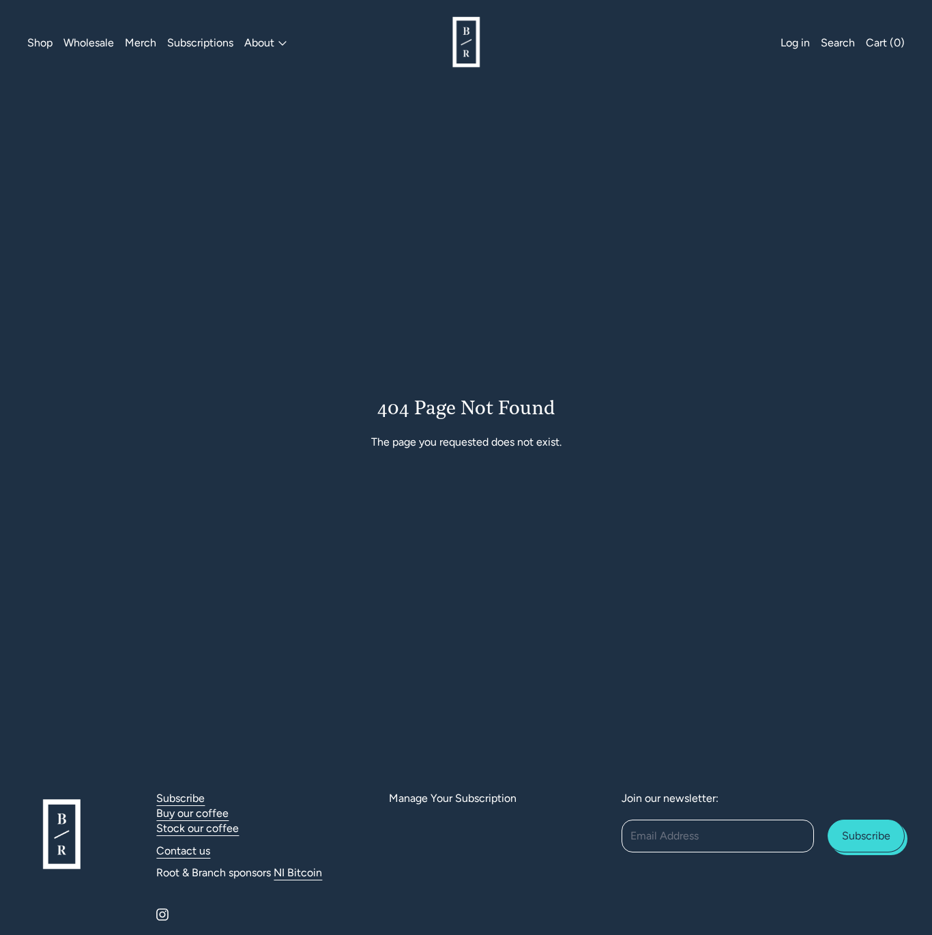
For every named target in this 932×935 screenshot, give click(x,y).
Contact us (183, 850)
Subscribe (180, 798)
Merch (140, 42)
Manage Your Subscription (452, 798)
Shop (40, 42)
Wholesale (88, 42)
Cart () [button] (885, 42)
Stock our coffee (197, 828)
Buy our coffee (192, 813)
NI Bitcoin (298, 872)
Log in (795, 42)
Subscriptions (200, 42)
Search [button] (838, 42)
